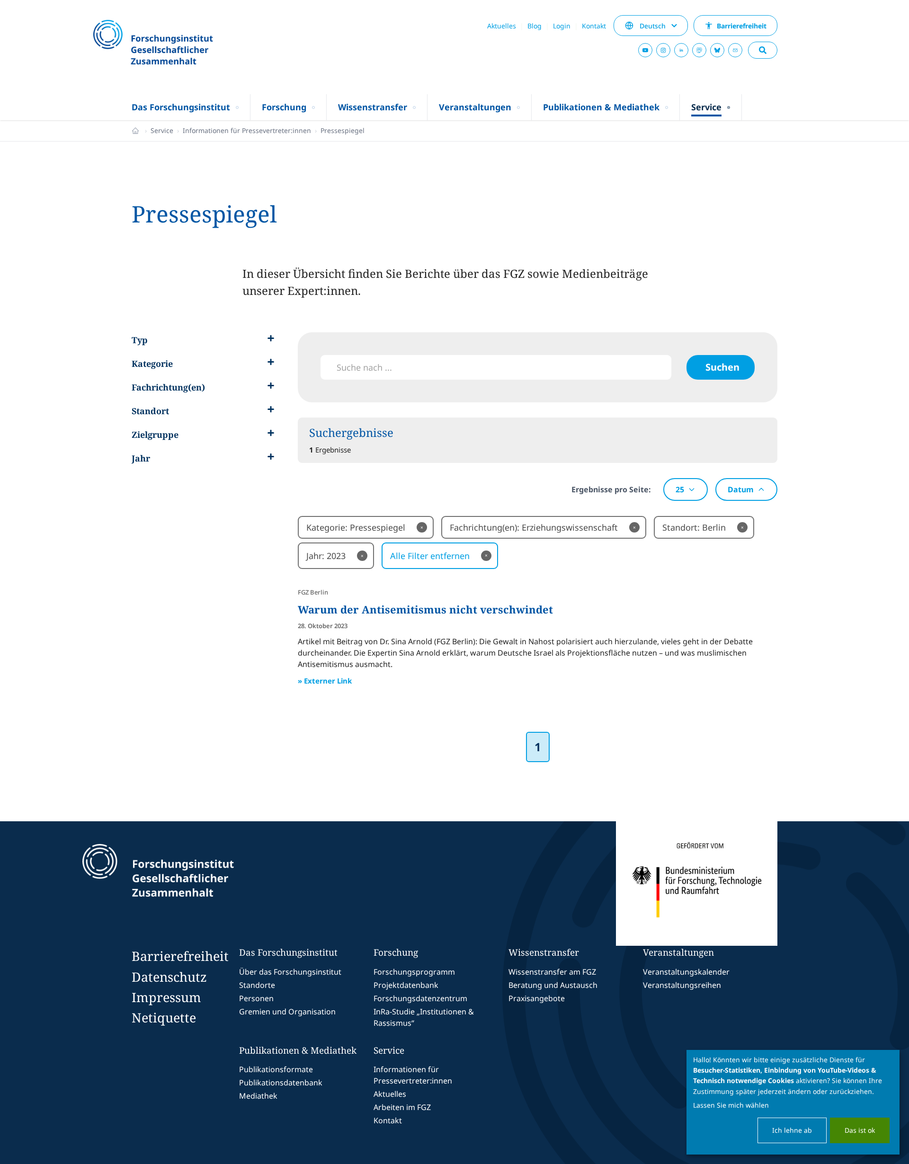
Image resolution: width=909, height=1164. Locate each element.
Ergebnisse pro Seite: (611, 489)
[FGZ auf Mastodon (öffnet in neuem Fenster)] (699, 50)
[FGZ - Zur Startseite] (178, 43)
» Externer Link (325, 680)
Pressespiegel (343, 130)
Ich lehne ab (792, 1130)
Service (162, 130)
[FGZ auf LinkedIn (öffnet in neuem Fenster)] (681, 50)
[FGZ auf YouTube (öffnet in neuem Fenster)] (645, 50)
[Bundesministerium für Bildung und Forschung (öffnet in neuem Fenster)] (696, 883)
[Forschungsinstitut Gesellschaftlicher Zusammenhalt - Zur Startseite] (202, 883)
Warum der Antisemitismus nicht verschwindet (425, 609)
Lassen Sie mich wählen (731, 1105)
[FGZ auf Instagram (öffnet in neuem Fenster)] (663, 50)
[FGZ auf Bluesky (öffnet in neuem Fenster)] (717, 50)
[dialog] (793, 1102)
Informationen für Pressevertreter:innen (247, 130)
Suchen (722, 367)
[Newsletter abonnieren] (735, 50)
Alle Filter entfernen (439, 555)
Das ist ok (860, 1130)
